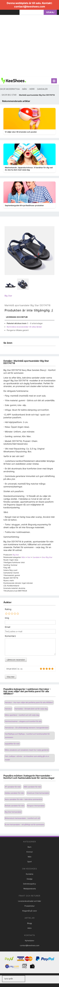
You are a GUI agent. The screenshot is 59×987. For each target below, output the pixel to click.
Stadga (29, 879)
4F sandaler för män (13, 787)
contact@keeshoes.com (29, 6)
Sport (29, 861)
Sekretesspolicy (29, 884)
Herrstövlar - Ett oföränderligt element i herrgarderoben (27, 728)
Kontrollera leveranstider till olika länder (24, 327)
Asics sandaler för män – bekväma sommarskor (23, 799)
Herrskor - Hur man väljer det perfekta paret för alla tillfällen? (29, 702)
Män (29, 857)
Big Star (8, 295)
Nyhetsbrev (29, 940)
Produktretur (29, 906)
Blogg (29, 923)
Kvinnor (29, 852)
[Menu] (54, 80)
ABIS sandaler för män (32, 787)
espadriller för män (12, 744)
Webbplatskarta (29, 889)
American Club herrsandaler (38, 793)
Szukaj (50, 12)
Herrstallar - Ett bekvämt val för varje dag (31, 709)
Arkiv (29, 928)
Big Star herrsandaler (13, 812)
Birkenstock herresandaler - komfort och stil (22, 818)
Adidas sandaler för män (14, 793)
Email (7, 627)
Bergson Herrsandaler (36, 806)
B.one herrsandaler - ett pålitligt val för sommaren (24, 824)
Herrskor (8, 709)
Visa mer (10, 677)
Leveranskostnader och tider (29, 901)
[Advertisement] (29, 45)
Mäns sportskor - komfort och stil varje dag (22, 715)
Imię (7, 618)
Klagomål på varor (29, 911)
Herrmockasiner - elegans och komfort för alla (23, 721)
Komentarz (10, 636)
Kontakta (29, 874)
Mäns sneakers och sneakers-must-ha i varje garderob (27, 750)
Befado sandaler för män (14, 806)
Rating (8, 609)
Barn (29, 847)
